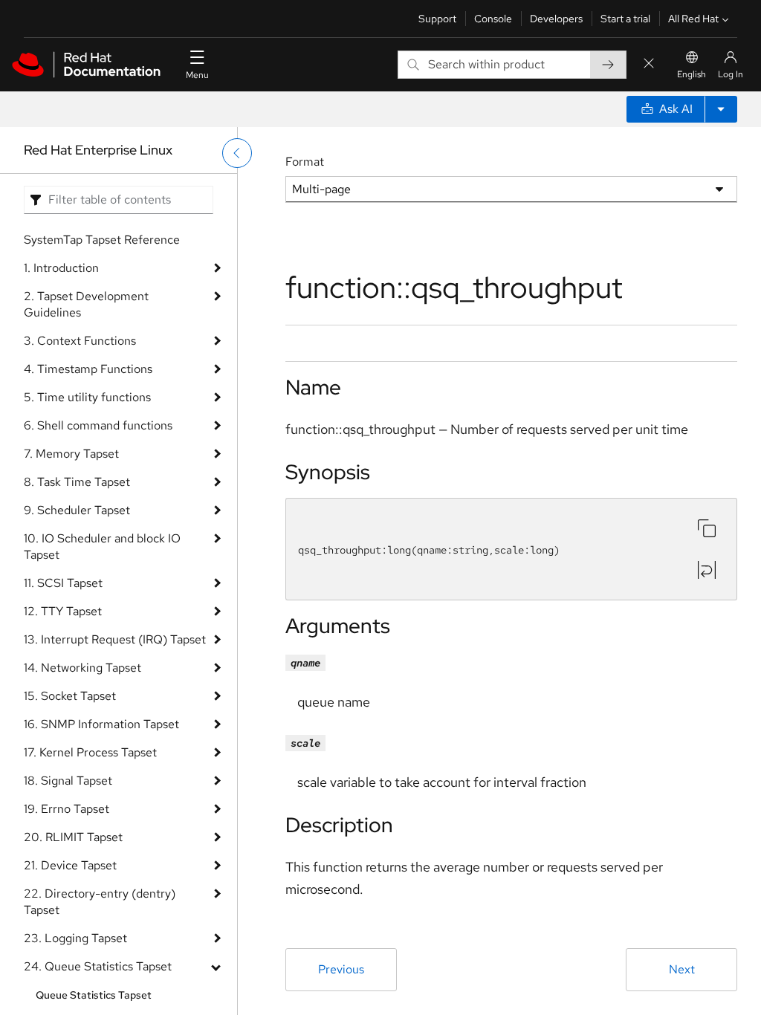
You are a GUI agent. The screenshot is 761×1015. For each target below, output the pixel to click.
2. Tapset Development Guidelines (86, 304)
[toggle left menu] (237, 153)
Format (304, 161)
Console (493, 18)
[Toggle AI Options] (721, 109)
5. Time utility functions (87, 397)
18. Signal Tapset (68, 780)
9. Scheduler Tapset (77, 510)
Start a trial (625, 18)
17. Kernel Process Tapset (90, 752)
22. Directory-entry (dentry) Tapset (99, 902)
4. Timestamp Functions (88, 369)
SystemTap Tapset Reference (102, 239)
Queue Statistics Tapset (94, 995)
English (691, 74)
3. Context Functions (80, 340)
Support (437, 18)
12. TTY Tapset (63, 611)
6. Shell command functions (98, 425)
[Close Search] (648, 64)
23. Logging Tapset (75, 938)
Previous (341, 969)
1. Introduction (61, 268)
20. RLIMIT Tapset (73, 837)
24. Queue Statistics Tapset (98, 966)
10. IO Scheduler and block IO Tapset (102, 546)
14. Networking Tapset (82, 667)
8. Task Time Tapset (77, 482)
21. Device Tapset (70, 865)
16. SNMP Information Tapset (101, 724)
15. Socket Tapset (70, 696)
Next (682, 969)
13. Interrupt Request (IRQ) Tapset (115, 639)
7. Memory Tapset (71, 453)
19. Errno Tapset (66, 809)
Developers (556, 18)
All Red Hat (693, 18)
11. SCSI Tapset (63, 583)
